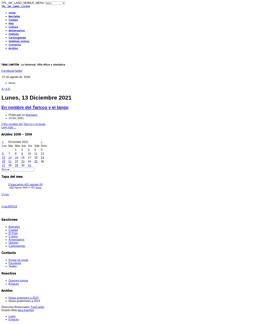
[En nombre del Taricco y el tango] (23, 124)
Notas (39, 187)
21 (10, 161)
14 (10, 157)
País (11, 23)
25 (35, 161)
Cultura (13, 27)
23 (23, 161)
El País (13, 233)
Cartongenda (17, 38)
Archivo (13, 48)
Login (12, 316)
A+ (3, 89)
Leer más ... (8, 127)
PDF (11, 187)
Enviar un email (18, 260)
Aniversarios (17, 30)
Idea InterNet (26, 310)
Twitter (18, 70)
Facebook (7, 70)
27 (3, 165)
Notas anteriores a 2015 (24, 297)
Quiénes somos (19, 41)
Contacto (15, 45)
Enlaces (14, 283)
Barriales (14, 16)
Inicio (12, 13)
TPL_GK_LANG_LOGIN (15, 6)
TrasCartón (37, 307)
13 (3, 157)
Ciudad (13, 20)
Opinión (14, 34)
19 (42, 157)
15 (16, 157)
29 (16, 165)
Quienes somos (18, 280)
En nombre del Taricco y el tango (35, 107)
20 (3, 161)
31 (29, 165)
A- (9, 89)
